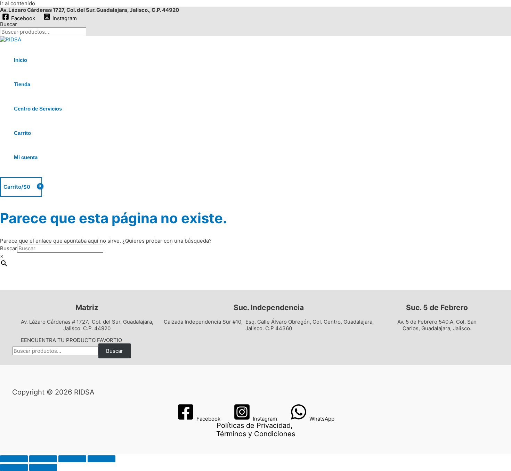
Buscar (8, 24)
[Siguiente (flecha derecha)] (43, 467)
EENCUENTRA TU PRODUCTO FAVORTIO (71, 340)
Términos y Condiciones (255, 434)
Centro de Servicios (38, 109)
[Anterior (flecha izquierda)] (14, 467)
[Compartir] (72, 458)
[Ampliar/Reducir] (14, 458)
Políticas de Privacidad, (255, 425)
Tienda (22, 84)
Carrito (22, 133)
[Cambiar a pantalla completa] (43, 458)
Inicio (20, 60)
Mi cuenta (26, 157)
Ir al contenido (17, 3)
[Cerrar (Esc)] (101, 458)
